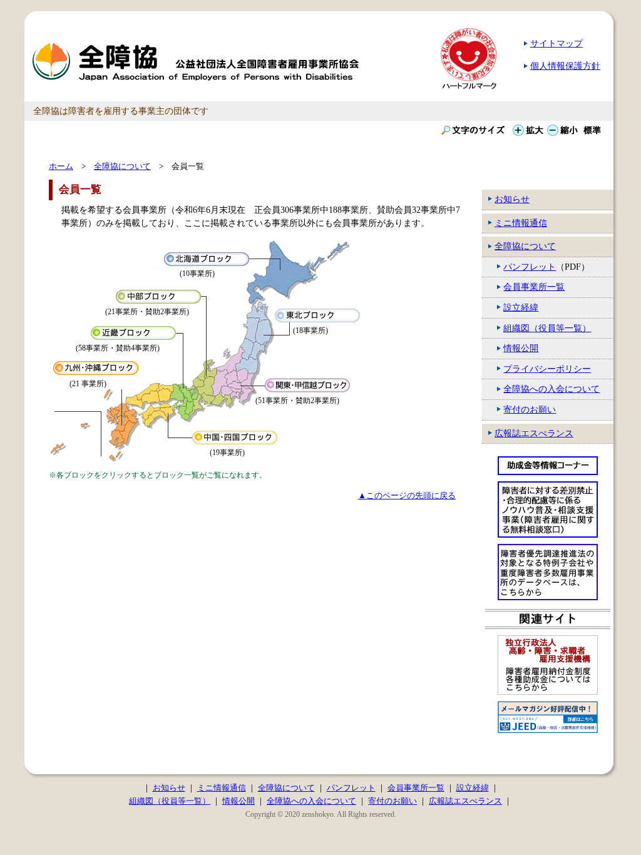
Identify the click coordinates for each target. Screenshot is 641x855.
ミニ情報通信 (521, 223)
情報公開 (520, 348)
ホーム (61, 166)
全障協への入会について (551, 389)
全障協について (525, 246)
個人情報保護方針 (565, 66)
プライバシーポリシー (547, 369)
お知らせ (512, 199)
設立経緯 (520, 307)
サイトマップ (556, 43)
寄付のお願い (529, 409)
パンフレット (529, 267)
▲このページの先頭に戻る (407, 495)
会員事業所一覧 (534, 287)
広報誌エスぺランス (534, 433)
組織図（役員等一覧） (547, 328)
